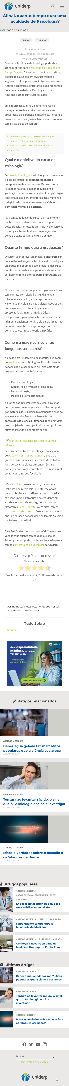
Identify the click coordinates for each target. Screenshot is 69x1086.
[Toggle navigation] (62, 6)
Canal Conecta (27, 507)
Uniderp (18, 484)
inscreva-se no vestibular (29, 545)
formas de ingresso (23, 511)
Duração (42, 40)
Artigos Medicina (13, 741)
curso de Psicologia (18, 175)
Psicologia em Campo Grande (25, 455)
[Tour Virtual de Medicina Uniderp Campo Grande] (34, 443)
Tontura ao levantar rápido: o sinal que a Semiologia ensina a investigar (39, 999)
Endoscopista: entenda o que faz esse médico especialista (38, 905)
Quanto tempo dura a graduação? (26, 141)
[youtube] (38, 1044)
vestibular (14, 362)
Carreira (21, 899)
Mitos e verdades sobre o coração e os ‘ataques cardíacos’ (39, 1021)
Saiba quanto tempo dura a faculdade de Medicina (34, 925)
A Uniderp (44, 939)
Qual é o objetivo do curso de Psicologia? (30, 136)
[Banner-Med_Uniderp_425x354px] (34, 663)
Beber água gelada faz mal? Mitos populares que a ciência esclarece (39, 978)
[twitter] (31, 1044)
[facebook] (24, 1044)
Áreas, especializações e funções (35, 895)
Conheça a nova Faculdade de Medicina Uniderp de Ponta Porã (38, 945)
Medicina (13, 630)
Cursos (26, 40)
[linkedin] (45, 1044)
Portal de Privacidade (34, 1061)
